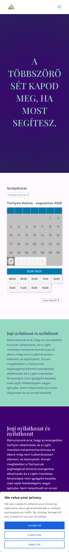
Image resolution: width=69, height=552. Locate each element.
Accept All (34, 525)
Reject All (34, 544)
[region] (34, 522)
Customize (34, 535)
